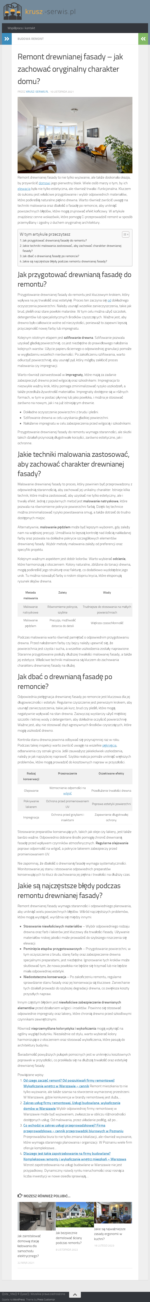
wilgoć (67, 793)
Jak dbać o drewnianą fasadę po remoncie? (51, 256)
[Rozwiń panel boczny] (7, 39)
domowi (44, 183)
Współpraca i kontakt (21, 28)
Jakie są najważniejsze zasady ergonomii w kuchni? (110, 1234)
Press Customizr (46, 1299)
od (109, 300)
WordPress (19, 1299)
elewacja (24, 189)
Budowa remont (31, 39)
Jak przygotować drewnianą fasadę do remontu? (55, 240)
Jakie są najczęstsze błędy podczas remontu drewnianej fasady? (65, 261)
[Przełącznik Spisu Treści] (123, 234)
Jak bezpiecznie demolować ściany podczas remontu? (69, 1238)
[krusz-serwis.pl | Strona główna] (39, 11)
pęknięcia (109, 745)
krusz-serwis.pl (37, 91)
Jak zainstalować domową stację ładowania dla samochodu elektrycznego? (29, 1246)
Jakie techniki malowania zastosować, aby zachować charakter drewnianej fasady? (72, 248)
